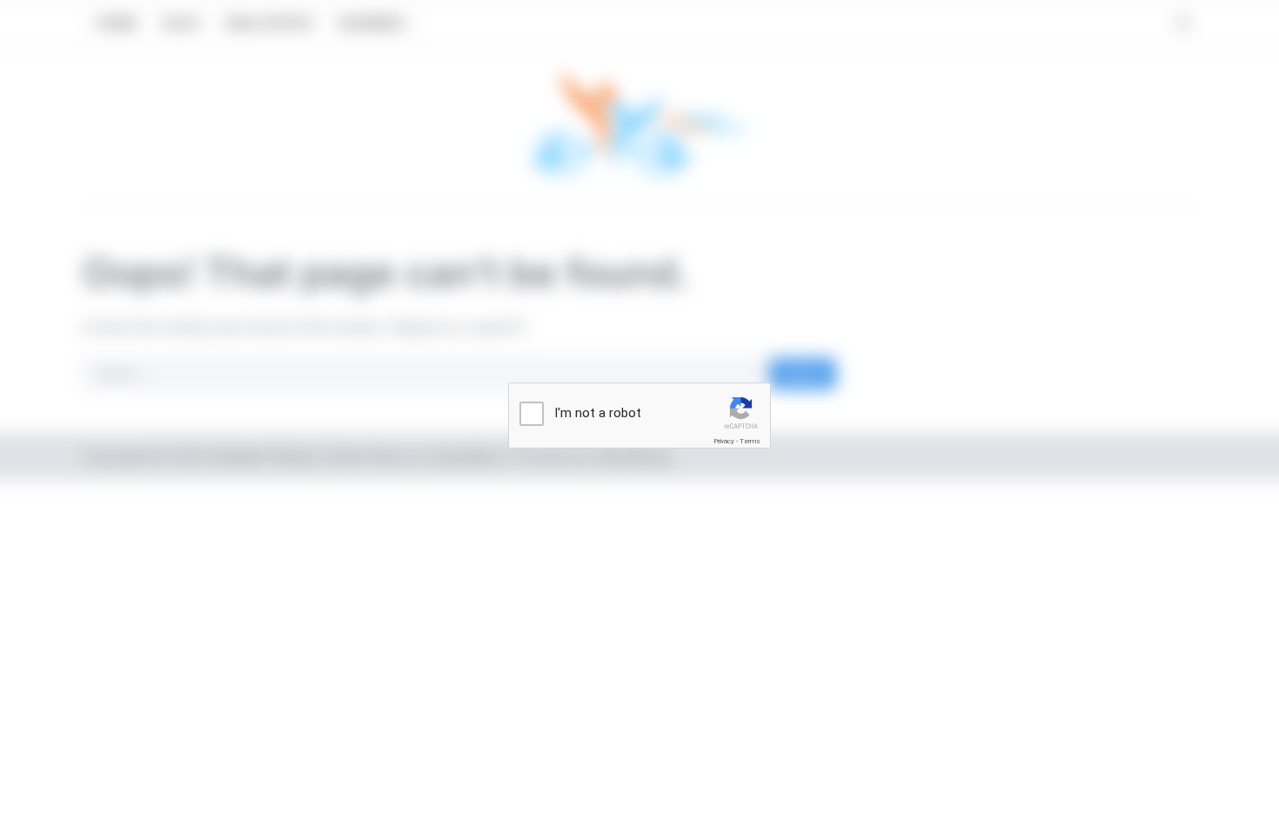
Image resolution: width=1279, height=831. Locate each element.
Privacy (723, 441)
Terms (750, 441)
